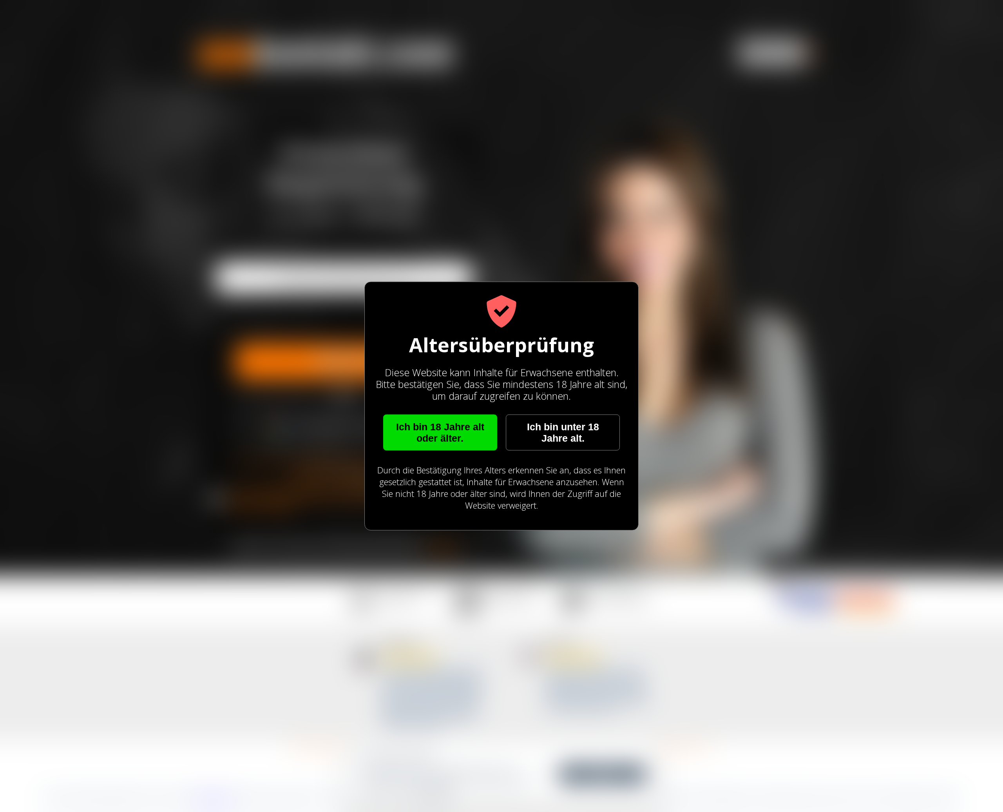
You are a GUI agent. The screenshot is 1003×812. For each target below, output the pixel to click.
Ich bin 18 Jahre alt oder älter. (440, 432)
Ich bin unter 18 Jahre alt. (563, 432)
